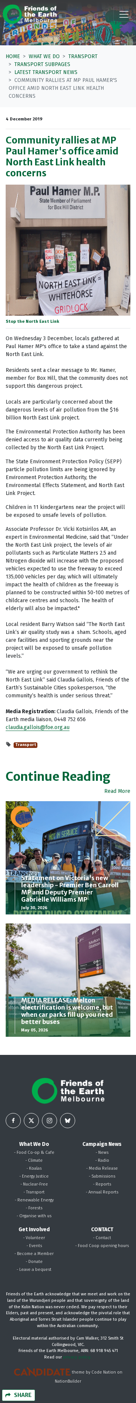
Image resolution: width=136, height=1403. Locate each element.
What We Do (44, 56)
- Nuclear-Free (34, 1184)
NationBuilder (68, 1381)
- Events (34, 1245)
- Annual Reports (102, 1192)
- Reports (102, 1184)
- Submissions (102, 1176)
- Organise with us (34, 1215)
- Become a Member (34, 1253)
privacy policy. (77, 1357)
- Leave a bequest (34, 1269)
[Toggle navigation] (123, 14)
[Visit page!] (13, 1120)
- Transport (34, 1192)
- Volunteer (34, 1237)
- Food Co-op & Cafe (34, 1152)
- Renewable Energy (34, 1200)
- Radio (102, 1160)
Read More (117, 791)
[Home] (30, 14)
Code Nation (103, 1372)
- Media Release (102, 1168)
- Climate (34, 1160)
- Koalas (34, 1168)
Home (13, 56)
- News (102, 1152)
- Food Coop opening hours (102, 1245)
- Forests (34, 1208)
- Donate (34, 1261)
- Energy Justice (34, 1176)
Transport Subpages (42, 64)
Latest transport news (45, 72)
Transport (82, 56)
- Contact (102, 1237)
